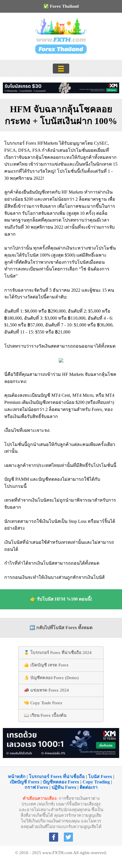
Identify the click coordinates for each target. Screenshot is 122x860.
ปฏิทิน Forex (64, 787)
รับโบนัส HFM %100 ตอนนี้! (64, 599)
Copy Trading (96, 781)
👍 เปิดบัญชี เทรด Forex (46, 665)
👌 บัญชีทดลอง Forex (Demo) (51, 677)
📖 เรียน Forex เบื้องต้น (45, 715)
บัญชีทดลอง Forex (61, 781)
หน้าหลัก (17, 776)
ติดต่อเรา (89, 787)
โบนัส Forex (100, 776)
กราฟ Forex (36, 787)
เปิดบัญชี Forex (24, 781)
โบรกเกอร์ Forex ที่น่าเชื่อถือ (57, 776)
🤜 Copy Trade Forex (43, 703)
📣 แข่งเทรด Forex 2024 (46, 690)
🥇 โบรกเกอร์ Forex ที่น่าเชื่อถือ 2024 (58, 652)
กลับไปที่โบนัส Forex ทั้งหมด (64, 627)
